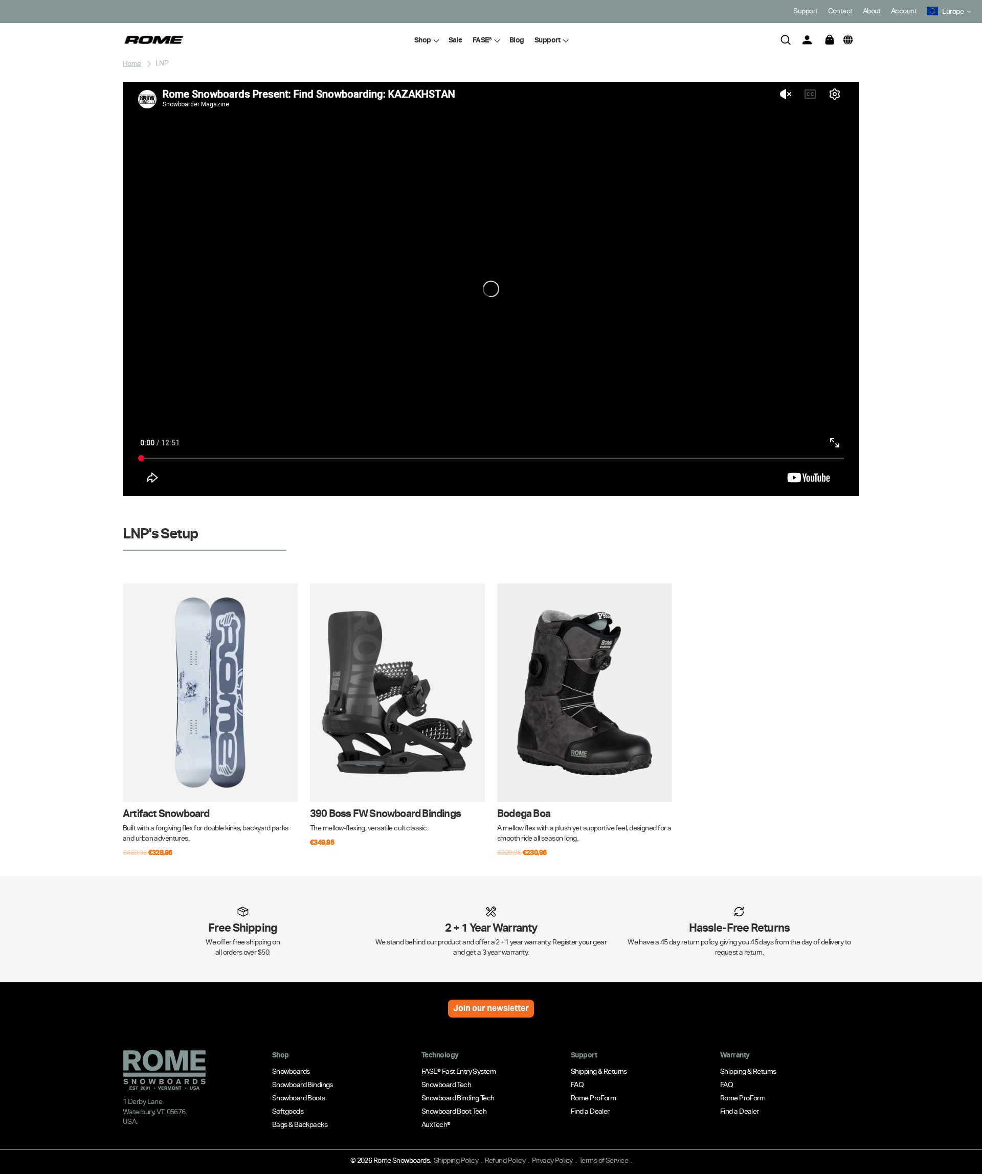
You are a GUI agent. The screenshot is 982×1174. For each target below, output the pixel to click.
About (872, 11)
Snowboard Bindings (302, 1084)
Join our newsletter (491, 1008)
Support (805, 11)
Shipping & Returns (599, 1071)
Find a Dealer (590, 1111)
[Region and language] (848, 40)
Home (132, 63)
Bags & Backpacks (299, 1124)
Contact (840, 11)
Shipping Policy (456, 1160)
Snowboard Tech (446, 1084)
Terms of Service (603, 1160)
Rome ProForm (593, 1097)
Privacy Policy (552, 1160)
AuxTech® (436, 1124)
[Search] (785, 40)
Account (904, 11)
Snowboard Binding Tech (458, 1097)
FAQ (577, 1084)
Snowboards (290, 1071)
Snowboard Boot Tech (453, 1111)
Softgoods (287, 1111)
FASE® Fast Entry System (458, 1071)
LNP (161, 63)
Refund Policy (505, 1160)
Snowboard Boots (298, 1097)
